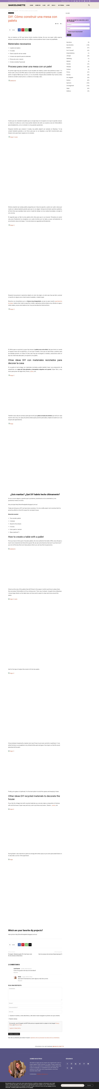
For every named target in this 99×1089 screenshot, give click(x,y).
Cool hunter (17, 968)
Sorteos (68, 80)
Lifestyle (69, 55)
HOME (31, 5)
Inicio (9, 10)
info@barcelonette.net (21, 1)
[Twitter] (87, 1)
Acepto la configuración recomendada (72, 1085)
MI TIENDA (61, 5)
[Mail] (79, 1)
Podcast (69, 69)
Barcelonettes (70, 45)
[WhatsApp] (26, 29)
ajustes (31, 1087)
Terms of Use (18, 1025)
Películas (69, 66)
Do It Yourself (15, 10)
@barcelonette (58, 1046)
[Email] (30, 29)
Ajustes (89, 1085)
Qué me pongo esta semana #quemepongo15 (50, 954)
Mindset (69, 61)
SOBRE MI (37, 5)
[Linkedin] (77, 1)
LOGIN (68, 5)
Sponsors (69, 83)
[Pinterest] (82, 1)
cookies (49, 1086)
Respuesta (16, 972)
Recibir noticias (13, 1019)
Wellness (69, 91)
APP (48, 5)
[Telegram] (84, 1)
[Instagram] (74, 1)
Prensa (68, 72)
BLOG (53, 5)
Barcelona (69, 42)
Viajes (68, 88)
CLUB (44, 5)
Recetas (69, 74)
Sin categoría (70, 77)
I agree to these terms (14, 1028)
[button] (89, 5)
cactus (32, 371)
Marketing (69, 58)
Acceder (68, 13)
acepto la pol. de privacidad (75, 31)
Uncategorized (70, 85)
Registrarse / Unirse (65, 1)
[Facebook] (72, 1)
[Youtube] (89, 1)
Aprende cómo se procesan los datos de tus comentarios (44, 1037)
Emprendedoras (70, 53)
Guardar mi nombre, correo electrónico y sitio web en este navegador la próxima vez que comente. (35, 1015)
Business (69, 47)
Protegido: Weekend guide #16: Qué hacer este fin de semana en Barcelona (20, 954)
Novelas (69, 64)
